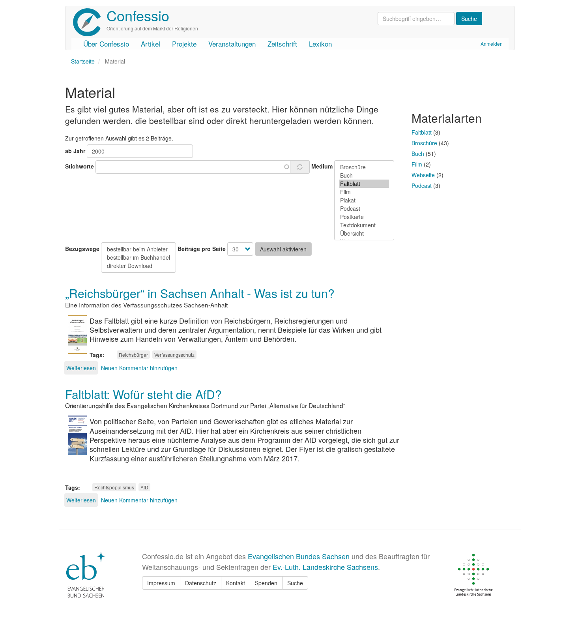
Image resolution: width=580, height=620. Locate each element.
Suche (295, 583)
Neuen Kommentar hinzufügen (139, 368)
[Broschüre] (364, 167)
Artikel (150, 44)
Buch (418, 153)
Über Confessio (106, 44)
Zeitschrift (282, 44)
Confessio (138, 15)
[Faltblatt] (364, 184)
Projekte (184, 44)
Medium (322, 166)
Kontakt (235, 583)
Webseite (423, 175)
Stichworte (79, 166)
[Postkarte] (364, 217)
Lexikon (320, 44)
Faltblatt (422, 132)
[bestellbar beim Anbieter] (138, 249)
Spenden (266, 583)
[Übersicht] (364, 233)
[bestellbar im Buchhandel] (138, 257)
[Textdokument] (364, 225)
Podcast (422, 185)
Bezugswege (82, 249)
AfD (144, 487)
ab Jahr (75, 151)
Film (417, 164)
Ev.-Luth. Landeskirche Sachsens (325, 567)
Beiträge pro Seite (202, 249)
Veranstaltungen (232, 44)
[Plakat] (364, 200)
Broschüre (424, 143)
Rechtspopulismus (114, 487)
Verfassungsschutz (174, 354)
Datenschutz (200, 583)
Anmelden (492, 43)
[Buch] (364, 175)
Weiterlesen (81, 368)
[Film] (364, 192)
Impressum (161, 583)
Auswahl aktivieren (283, 249)
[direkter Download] (138, 266)
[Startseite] (90, 22)
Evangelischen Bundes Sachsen (299, 556)
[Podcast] (364, 208)
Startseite (83, 61)
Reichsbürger (133, 354)
